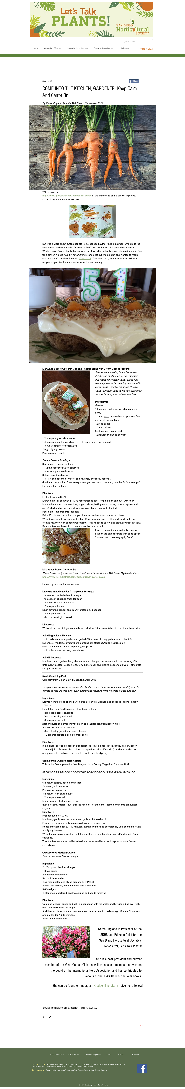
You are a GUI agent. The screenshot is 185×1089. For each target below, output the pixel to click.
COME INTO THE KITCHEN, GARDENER (60, 1008)
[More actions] (141, 81)
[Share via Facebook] (43, 1017)
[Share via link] (50, 1017)
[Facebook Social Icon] (142, 1068)
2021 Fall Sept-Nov (89, 1008)
